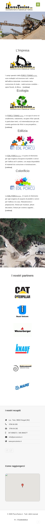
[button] (22, 485)
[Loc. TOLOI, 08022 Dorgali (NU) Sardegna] (19, 6)
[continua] (26, 87)
